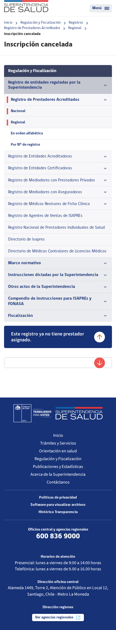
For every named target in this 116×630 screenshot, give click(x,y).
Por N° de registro (25, 145)
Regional (74, 28)
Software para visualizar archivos (58, 505)
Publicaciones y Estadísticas (58, 467)
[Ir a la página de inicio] (26, 6)
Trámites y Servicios (58, 443)
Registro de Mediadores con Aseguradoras (45, 192)
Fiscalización (20, 316)
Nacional (18, 111)
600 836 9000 (58, 536)
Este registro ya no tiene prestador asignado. (47, 337)
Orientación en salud (58, 451)
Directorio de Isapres (26, 239)
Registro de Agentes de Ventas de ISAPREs (45, 216)
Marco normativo (24, 263)
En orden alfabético (27, 133)
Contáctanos (58, 482)
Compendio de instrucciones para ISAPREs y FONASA (49, 301)
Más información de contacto (58, 544)
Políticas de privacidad (58, 498)
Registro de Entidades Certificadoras (40, 168)
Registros (76, 23)
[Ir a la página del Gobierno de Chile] (32, 413)
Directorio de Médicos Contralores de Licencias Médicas (57, 251)
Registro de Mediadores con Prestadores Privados (51, 180)
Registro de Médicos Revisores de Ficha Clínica (49, 204)
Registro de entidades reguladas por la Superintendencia (44, 85)
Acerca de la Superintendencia (58, 474)
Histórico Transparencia (58, 512)
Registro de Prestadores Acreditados (32, 28)
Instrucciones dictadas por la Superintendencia (53, 275)
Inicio (8, 23)
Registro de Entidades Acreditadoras (40, 156)
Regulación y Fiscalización (41, 23)
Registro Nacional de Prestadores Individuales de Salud (56, 227)
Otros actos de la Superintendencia (41, 287)
